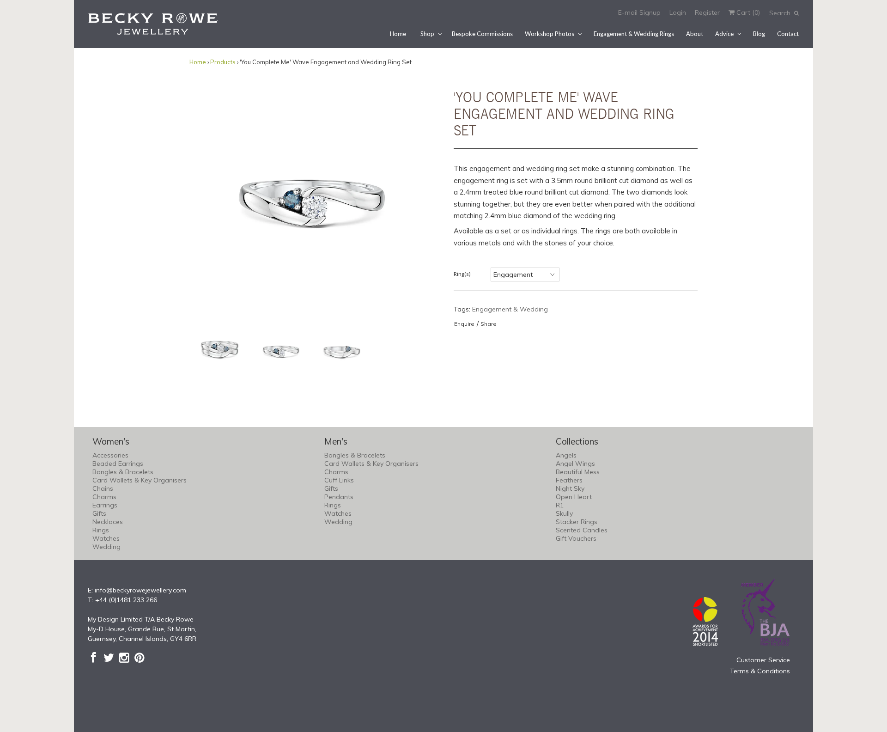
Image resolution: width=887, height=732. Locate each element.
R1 (560, 505)
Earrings (104, 505)
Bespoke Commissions (482, 33)
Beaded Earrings (117, 463)
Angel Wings (575, 463)
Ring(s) (462, 273)
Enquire (464, 323)
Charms (104, 497)
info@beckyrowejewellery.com (140, 590)
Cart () (747, 12)
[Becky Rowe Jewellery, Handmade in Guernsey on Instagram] (124, 658)
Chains (102, 488)
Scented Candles (582, 530)
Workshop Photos (549, 33)
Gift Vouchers (576, 538)
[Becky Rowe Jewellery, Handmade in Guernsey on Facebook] (93, 658)
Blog (759, 33)
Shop (427, 33)
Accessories (110, 455)
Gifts (99, 513)
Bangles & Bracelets (122, 472)
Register (707, 12)
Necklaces (107, 522)
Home (398, 33)
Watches (106, 538)
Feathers (569, 480)
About (694, 33)
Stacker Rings (576, 522)
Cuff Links (339, 480)
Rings (100, 530)
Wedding (106, 547)
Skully (564, 513)
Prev (199, 198)
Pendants (338, 497)
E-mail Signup (639, 12)
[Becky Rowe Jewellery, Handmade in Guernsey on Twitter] (109, 658)
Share (488, 323)
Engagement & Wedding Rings (634, 33)
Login (677, 12)
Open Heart (574, 497)
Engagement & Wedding (510, 309)
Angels (566, 455)
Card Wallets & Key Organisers (139, 480)
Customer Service (763, 660)
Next (424, 198)
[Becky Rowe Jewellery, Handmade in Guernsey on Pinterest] (139, 658)
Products (223, 62)
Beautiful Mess (578, 472)
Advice (724, 33)
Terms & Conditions (760, 671)
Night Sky (570, 488)
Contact (788, 33)
